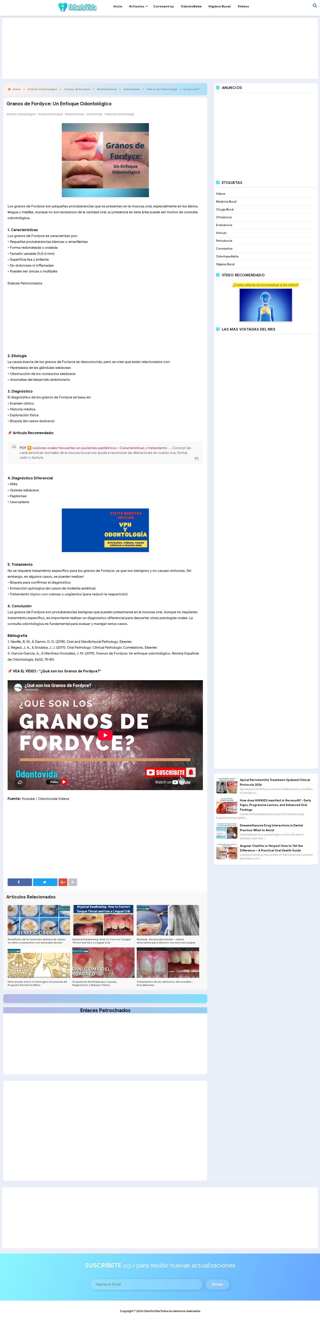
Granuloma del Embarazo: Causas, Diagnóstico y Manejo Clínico (94, 983)
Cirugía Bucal (225, 209)
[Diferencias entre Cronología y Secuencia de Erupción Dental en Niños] (39, 962)
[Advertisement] (160, 48)
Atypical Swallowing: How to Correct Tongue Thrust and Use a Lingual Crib (101, 941)
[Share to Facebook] (20, 882)
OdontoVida (94, 114)
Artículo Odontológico (21, 114)
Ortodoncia (224, 217)
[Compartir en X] (45, 882)
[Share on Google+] (63, 882)
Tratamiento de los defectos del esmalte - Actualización (165, 983)
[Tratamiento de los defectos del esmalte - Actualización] (168, 962)
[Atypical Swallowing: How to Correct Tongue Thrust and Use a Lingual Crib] (103, 920)
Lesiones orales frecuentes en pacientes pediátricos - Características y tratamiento (100, 448)
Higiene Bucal (225, 264)
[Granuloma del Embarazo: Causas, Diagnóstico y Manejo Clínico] (103, 962)
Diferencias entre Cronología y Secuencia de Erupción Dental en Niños (37, 983)
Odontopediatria (227, 256)
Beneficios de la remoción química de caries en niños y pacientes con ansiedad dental (37, 941)
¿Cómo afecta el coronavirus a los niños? (266, 285)
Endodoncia (224, 225)
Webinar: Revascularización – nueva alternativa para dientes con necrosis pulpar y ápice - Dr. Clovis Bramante (166, 942)
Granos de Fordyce (50, 114)
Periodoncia (224, 241)
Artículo (221, 233)
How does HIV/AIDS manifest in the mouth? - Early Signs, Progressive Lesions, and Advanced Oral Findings (275, 805)
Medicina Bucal (74, 114)
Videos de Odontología (119, 114)
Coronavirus (224, 248)
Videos (220, 194)
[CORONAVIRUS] (266, 305)
